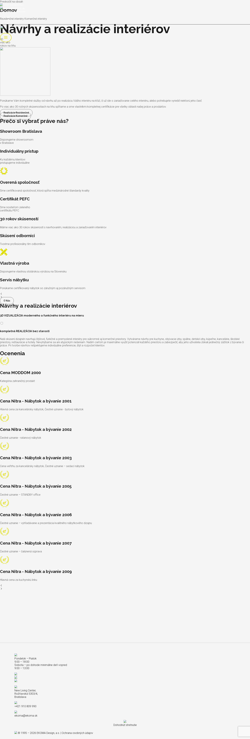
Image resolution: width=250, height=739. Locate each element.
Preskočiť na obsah (11, 1)
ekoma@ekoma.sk (14, 8)
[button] (125, 294)
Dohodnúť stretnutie (125, 725)
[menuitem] (8, 17)
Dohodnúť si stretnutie (13, 11)
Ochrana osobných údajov (77, 733)
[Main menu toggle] (6, 37)
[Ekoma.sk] (15, 31)
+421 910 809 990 (13, 5)
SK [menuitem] (8, 17)
